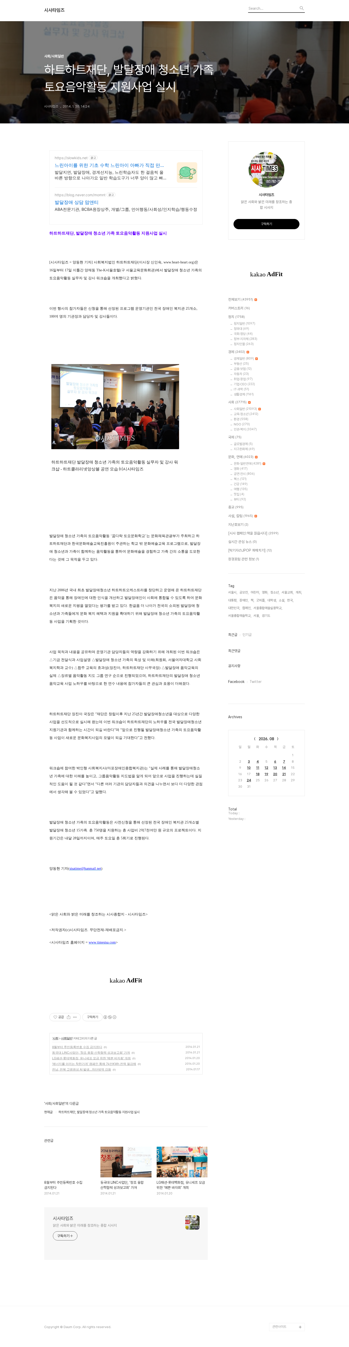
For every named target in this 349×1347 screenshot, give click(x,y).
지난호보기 (238, 524)
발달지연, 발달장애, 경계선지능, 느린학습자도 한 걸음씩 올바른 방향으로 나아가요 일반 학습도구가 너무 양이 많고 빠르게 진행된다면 (109, 175)
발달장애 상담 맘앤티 (77, 202)
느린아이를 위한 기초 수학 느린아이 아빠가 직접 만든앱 (110, 165)
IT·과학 (241, 389)
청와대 (241, 329)
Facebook (236, 682)
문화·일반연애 (247, 464)
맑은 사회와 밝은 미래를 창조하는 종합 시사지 (85, 1225)
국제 (234, 437)
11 (257, 768)
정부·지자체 (245, 339)
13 (275, 768)
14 (284, 768)
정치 (236, 317)
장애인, (244, 600)
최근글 (232, 635)
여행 (241, 489)
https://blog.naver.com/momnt (80, 195)
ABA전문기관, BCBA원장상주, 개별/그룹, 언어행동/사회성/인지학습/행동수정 (126, 209)
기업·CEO (244, 384)
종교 (235, 507)
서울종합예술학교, (239, 616)
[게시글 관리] (75, 1017)
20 (275, 774)
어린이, (255, 592)
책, (252, 600)
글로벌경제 (243, 444)
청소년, (275, 592)
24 (249, 780)
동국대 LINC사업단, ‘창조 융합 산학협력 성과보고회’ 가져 (91, 1052)
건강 (241, 484)
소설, (282, 600)
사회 (55, 1038)
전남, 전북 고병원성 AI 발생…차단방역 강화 (81, 1069)
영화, (265, 592)
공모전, (244, 592)
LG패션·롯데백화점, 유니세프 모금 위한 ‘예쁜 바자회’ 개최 (91, 1058)
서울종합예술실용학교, (267, 608)
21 (284, 774)
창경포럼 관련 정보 (243, 559)
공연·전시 (244, 474)
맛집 (239, 494)
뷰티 (240, 499)
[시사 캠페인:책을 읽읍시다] (253, 533)
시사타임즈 (54, 10)
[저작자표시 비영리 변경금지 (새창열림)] (110, 1017)
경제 (236, 352)
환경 (241, 419)
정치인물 (244, 344)
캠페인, (246, 608)
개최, (299, 592)
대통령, (232, 600)
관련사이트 (279, 1327)
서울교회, (288, 592)
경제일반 (244, 359)
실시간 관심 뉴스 (242, 542)
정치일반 (244, 324)
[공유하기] (68, 1017)
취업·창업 (243, 379)
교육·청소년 (246, 414)
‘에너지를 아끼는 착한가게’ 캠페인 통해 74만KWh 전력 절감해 (94, 1064)
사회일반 (66, 1038)
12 (266, 768)
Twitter (256, 682)
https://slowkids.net (71, 158)
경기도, (266, 616)
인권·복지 (245, 429)
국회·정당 (243, 334)
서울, (256, 616)
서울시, (232, 592)
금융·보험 (243, 369)
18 (258, 774)
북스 (240, 479)
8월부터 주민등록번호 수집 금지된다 (77, 1047)
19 (266, 774)
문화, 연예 (240, 457)
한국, (290, 600)
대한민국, (234, 608)
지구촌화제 (244, 449)
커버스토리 (239, 308)
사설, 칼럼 (240, 516)
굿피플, (260, 600)
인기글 (247, 635)
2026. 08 (266, 739)
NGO (242, 424)
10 (249, 768)
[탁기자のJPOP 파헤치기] (250, 550)
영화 (241, 469)
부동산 (241, 364)
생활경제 (244, 394)
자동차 (241, 374)
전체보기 (240, 299)
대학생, (272, 600)
